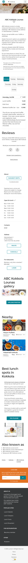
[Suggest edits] (20, 97)
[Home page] (3, 1)
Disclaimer (14, 557)
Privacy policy (15, 481)
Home (3, 460)
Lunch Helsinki (8, 512)
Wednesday (20, 79)
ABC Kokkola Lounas (20, 460)
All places (7, 541)
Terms (14, 551)
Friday (14, 84)
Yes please (14, 418)
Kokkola (14, 252)
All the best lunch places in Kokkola (14, 382)
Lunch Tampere (8, 516)
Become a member (9, 532)
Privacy (14, 554)
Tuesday (13, 79)
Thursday (8, 84)
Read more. (10, 64)
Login (14, 268)
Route (14, 245)
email (5, 228)
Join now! (6, 264)
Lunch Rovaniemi (9, 523)
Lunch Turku (7, 519)
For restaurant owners (14, 181)
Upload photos (14, 302)
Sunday (14, 89)
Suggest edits (14, 178)
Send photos (14, 159)
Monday (6, 79)
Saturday (20, 84)
